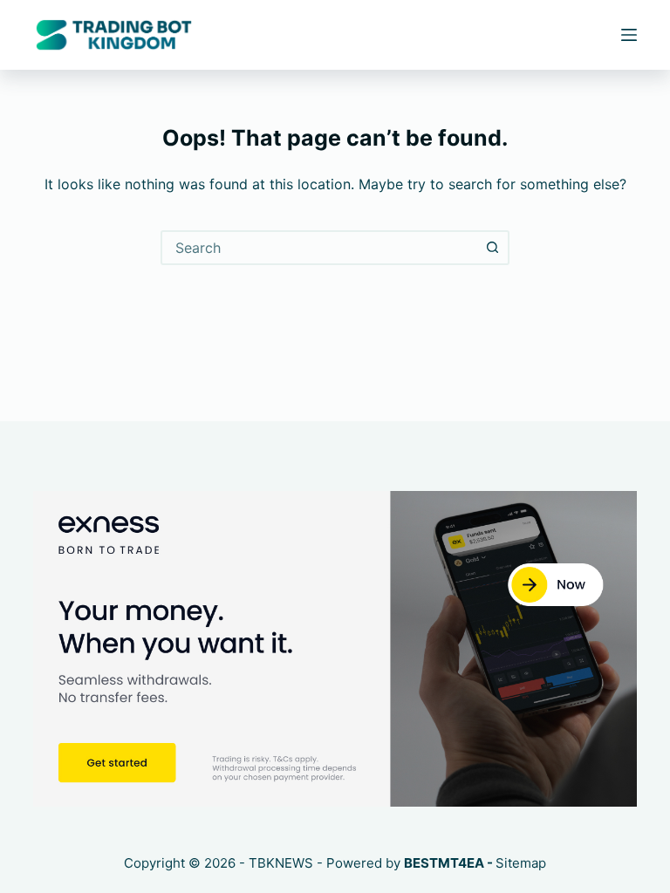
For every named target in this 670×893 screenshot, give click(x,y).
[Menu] (629, 35)
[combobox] (319, 247)
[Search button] (492, 247)
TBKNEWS (281, 863)
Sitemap (521, 863)
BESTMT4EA (444, 863)
